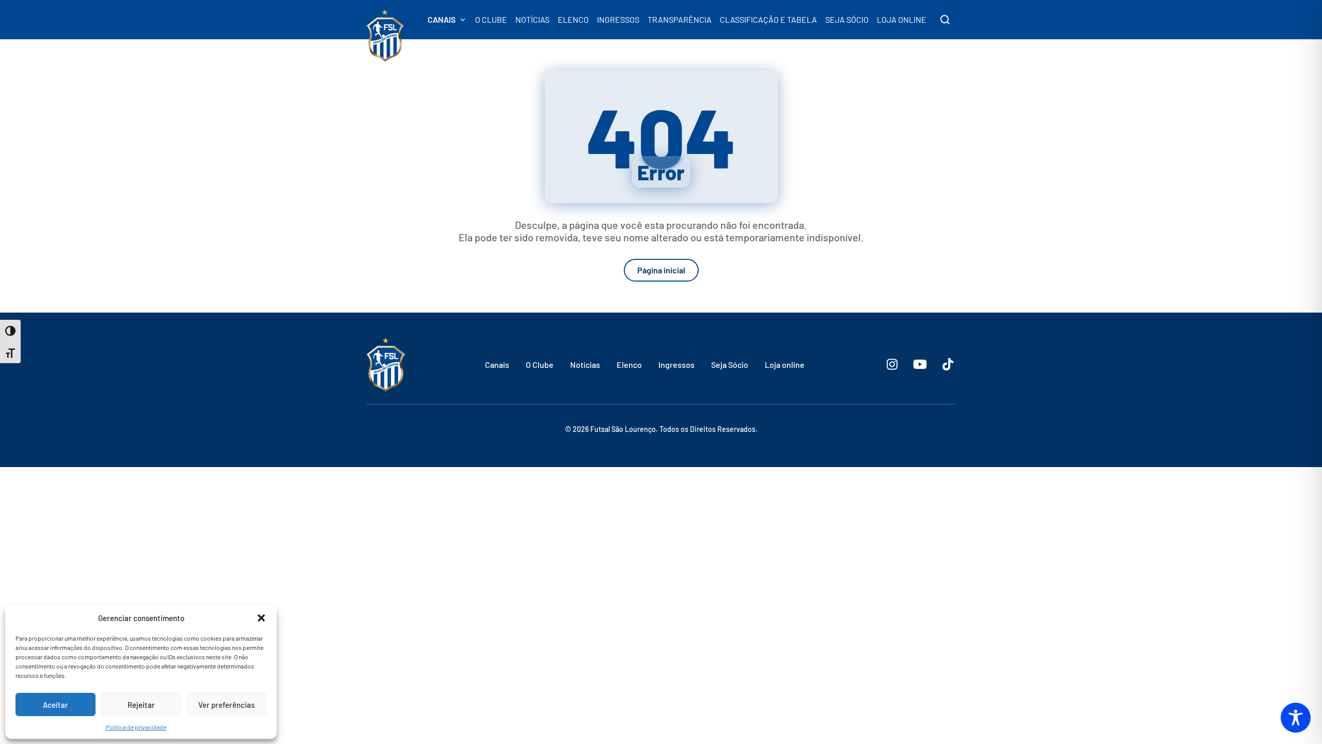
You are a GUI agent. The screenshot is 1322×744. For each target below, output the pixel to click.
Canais (497, 364)
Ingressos (676, 364)
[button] (261, 618)
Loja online (785, 364)
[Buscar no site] (945, 19)
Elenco (629, 364)
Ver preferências (226, 704)
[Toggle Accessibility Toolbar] (1296, 718)
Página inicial (661, 270)
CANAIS (441, 20)
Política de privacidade (136, 727)
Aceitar (55, 704)
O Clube (540, 364)
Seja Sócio (729, 364)
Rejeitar (141, 704)
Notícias (585, 364)
